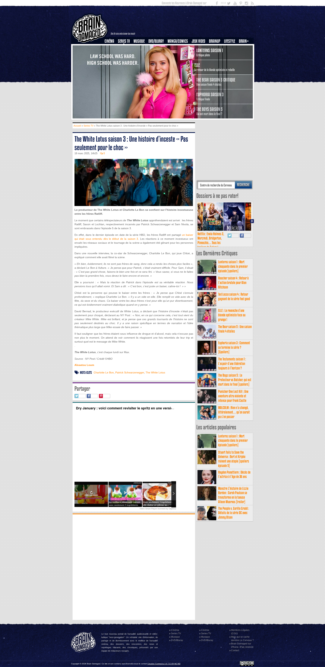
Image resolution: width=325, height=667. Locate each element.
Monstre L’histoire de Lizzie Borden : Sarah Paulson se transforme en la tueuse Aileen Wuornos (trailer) (233, 495)
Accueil (77, 125)
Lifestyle (229, 41)
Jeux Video (198, 41)
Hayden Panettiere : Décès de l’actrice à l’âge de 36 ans (234, 474)
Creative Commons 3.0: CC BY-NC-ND (163, 664)
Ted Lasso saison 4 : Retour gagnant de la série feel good (234, 296)
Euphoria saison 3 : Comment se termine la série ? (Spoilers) (234, 347)
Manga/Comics (178, 41)
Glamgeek (231, 54)
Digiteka (172, 509)
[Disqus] (133, 567)
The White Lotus (155, 372)
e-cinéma (110, 60)
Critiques (111, 48)
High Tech (231, 60)
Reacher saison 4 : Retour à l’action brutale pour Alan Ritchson (233, 282)
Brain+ (244, 41)
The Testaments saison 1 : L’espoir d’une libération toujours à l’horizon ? (232, 363)
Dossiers (110, 54)
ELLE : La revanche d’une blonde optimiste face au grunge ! (231, 315)
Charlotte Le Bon (104, 372)
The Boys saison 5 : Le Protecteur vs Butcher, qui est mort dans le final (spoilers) (234, 379)
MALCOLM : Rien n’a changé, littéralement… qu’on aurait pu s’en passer (234, 412)
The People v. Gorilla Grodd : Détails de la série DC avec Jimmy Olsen (233, 513)
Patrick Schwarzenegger (129, 372)
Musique (139, 41)
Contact (235, 650)
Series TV (124, 41)
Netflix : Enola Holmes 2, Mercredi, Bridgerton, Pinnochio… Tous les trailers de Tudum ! (210, 240)
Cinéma (109, 41)
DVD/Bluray (156, 41)
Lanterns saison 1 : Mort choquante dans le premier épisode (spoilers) (233, 266)
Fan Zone (245, 48)
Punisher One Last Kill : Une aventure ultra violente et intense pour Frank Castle (233, 396)
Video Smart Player (148, 509)
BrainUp (214, 41)
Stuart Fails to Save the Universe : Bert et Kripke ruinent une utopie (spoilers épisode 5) (233, 459)
